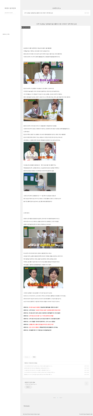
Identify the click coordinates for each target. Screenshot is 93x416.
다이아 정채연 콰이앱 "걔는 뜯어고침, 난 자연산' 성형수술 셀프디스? (37, 366)
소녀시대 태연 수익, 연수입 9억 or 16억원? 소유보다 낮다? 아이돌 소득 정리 (39, 372)
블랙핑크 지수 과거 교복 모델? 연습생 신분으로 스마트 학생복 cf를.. (37, 374)
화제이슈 (6, 34)
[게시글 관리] (29, 357)
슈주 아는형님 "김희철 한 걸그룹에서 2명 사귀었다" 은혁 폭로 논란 (38, 12)
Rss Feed (24, 414)
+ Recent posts (26, 406)
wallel (91, 414)
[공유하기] (28, 357)
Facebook (31, 414)
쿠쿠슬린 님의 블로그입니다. (31, 384)
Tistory (84, 414)
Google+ (38, 414)
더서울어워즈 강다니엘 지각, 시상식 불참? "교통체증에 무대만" (36, 370)
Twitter (29, 414)
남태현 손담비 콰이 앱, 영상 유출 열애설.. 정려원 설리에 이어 (36, 368)
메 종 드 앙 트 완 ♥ (10, 8)
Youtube (35, 414)
